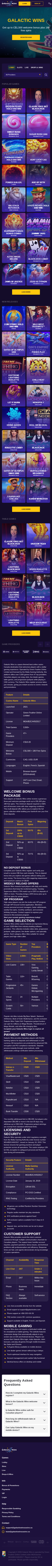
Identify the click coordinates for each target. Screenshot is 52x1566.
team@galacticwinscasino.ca (15, 1532)
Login (24, 3)
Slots (19, 67)
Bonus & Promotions (10, 1485)
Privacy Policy (8, 1512)
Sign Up (37, 3)
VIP (3, 1493)
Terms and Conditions (11, 1516)
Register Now (26, 37)
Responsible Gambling (11, 1508)
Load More (26, 292)
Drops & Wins (37, 67)
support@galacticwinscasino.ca (15, 1528)
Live (27, 67)
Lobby (12, 67)
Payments (6, 1489)
